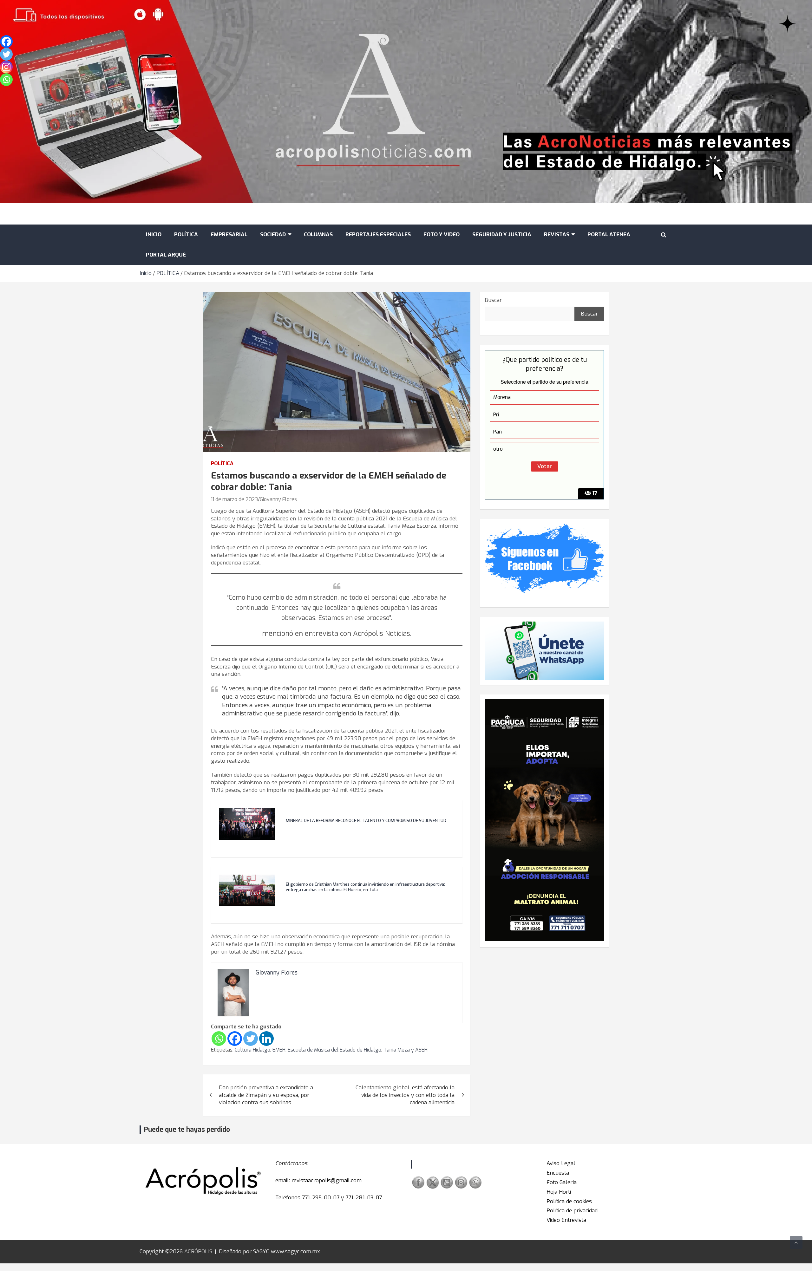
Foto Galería (562, 1182)
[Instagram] (6, 67)
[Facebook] (234, 1038)
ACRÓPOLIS (198, 1251)
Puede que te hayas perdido (187, 1129)
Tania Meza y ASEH (405, 1049)
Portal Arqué (166, 254)
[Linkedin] (266, 1038)
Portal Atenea (608, 234)
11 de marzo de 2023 (234, 499)
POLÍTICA (186, 234)
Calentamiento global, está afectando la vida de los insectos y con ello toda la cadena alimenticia (405, 1095)
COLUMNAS (318, 234)
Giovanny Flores (278, 499)
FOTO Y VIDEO (441, 234)
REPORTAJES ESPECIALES (378, 234)
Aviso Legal (561, 1163)
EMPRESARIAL (229, 234)
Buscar (493, 300)
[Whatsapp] (219, 1038)
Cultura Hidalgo (252, 1049)
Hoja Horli (559, 1192)
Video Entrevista (566, 1220)
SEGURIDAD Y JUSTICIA (501, 234)
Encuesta (558, 1172)
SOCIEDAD (273, 234)
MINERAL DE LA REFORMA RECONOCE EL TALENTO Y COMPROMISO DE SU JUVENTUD (366, 820)
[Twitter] (250, 1038)
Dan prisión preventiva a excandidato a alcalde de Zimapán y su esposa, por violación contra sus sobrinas (266, 1095)
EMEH (278, 1049)
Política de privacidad (572, 1210)
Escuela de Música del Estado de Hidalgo (334, 1049)
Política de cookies (569, 1201)
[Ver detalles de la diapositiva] (544, 820)
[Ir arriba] (796, 1242)
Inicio (153, 234)
